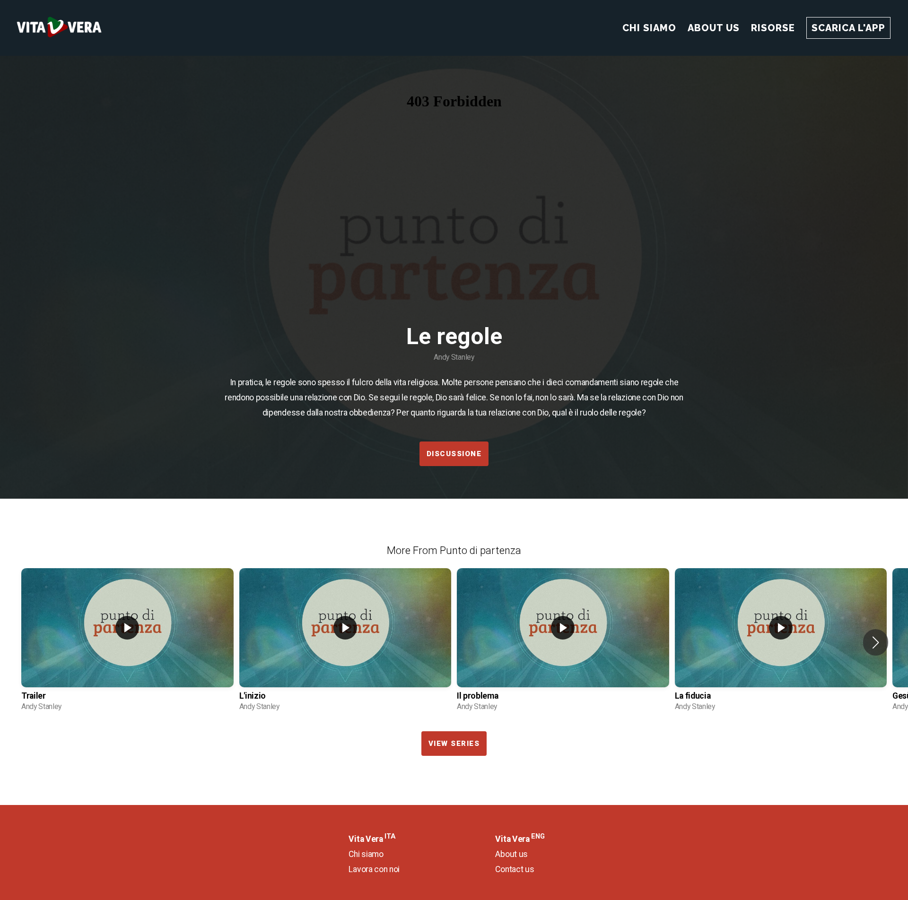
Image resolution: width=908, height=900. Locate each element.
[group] (127, 643)
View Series (454, 743)
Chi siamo (366, 854)
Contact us (514, 869)
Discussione (454, 454)
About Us (714, 28)
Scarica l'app (848, 28)
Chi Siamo (649, 28)
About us (511, 854)
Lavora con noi (374, 869)
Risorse (773, 28)
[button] (875, 642)
